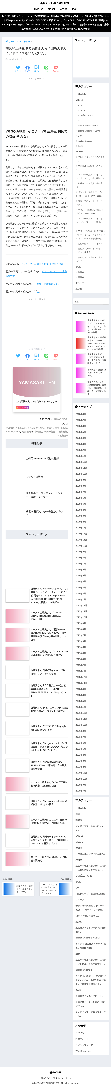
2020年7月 (81, 790)
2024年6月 (81, 569)
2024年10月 (81, 545)
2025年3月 (81, 515)
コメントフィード (84, 1045)
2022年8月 (81, 695)
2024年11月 (81, 539)
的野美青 (50, 431)
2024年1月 (81, 599)
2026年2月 (81, 450)
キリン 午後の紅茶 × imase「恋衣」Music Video (89, 212)
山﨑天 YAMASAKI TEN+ (55, 3)
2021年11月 (81, 719)
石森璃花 (62, 431)
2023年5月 (81, 647)
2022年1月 (81, 707)
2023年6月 (81, 641)
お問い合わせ (45, 1078)
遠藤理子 (64, 435)
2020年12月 (81, 772)
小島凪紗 (21, 427)
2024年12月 (81, 533)
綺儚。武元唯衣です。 (48, 283)
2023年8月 (81, 629)
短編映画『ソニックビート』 (91, 243)
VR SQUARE (13, 431)
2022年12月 (81, 677)
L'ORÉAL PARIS (85, 115)
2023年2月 (81, 665)
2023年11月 (81, 611)
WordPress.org (83, 1051)
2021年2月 (81, 766)
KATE (80, 146)
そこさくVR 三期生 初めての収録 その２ (42, 264)
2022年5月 (81, 701)
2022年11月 (81, 683)
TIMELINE (38, 9)
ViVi (80, 105)
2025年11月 (81, 468)
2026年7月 (81, 420)
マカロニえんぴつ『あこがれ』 (89, 168)
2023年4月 (81, 653)
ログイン (80, 1033)
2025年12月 (81, 462)
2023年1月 (81, 671)
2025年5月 (81, 504)
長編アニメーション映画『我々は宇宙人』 (88, 250)
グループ (80, 283)
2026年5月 (81, 432)
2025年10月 (81, 474)
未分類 (79, 289)
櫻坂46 (57, 419)
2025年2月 (81, 521)
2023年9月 (81, 623)
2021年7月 (81, 737)
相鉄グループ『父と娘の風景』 (89, 185)
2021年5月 (81, 749)
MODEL (52, 9)
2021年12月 (81, 713)
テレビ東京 (61, 427)
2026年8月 (81, 414)
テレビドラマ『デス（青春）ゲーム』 (90, 259)
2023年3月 (81, 659)
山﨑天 (11, 427)
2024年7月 (81, 563)
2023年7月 (81, 635)
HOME (57, 1072)
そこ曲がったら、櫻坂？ (41, 427)
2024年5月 (81, 575)
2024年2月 (81, 593)
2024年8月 (81, 557)
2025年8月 (81, 486)
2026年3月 (81, 444)
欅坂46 (81, 272)
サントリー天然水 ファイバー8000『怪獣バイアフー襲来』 (90, 194)
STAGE (81, 110)
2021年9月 (81, 731)
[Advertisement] (37, 100)
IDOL (74, 9)
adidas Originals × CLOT (89, 131)
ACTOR (64, 9)
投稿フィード (82, 1039)
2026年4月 (81, 438)
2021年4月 (81, 755)
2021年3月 (81, 761)
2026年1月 (81, 456)
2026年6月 (81, 426)
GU (79, 120)
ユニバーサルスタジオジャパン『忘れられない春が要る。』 (90, 176)
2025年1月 (81, 527)
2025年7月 (81, 492)
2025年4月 (81, 510)
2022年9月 (81, 689)
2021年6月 (81, 743)
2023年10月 (81, 617)
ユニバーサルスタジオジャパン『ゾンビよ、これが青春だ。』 (90, 222)
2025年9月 (81, 480)
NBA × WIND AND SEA (88, 125)
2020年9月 (81, 785)
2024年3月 (81, 587)
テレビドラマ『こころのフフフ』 (90, 159)
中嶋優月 (39, 431)
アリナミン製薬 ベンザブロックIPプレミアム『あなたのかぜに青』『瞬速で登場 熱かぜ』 (90, 235)
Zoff (79, 136)
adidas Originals (85, 141)
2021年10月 (81, 725)
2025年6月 (81, 498)
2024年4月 (81, 581)
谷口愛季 (27, 431)
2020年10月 (81, 779)
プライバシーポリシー (63, 1078)
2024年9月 (81, 551)
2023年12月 (81, 605)
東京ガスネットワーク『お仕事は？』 (90, 203)
